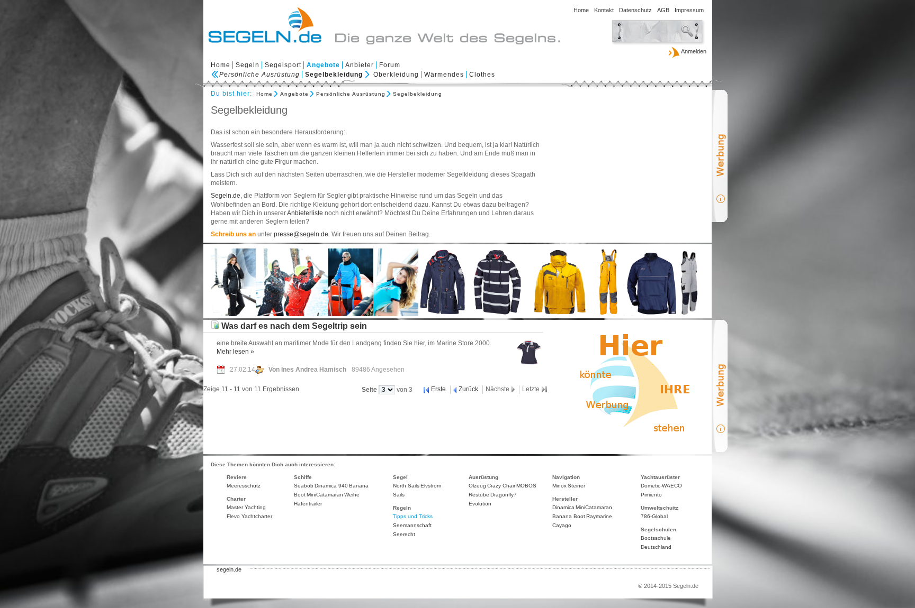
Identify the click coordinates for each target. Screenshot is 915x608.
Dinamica (563, 507)
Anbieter (359, 65)
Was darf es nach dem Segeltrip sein (293, 325)
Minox (559, 486)
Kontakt (604, 10)
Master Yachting (246, 507)
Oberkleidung (396, 74)
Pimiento (651, 495)
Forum (389, 65)
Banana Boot (568, 516)
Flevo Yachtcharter (249, 516)
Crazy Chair (501, 486)
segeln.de (229, 569)
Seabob (303, 486)
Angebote (323, 65)
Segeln (247, 65)
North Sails (406, 486)
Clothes (482, 74)
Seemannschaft (412, 525)
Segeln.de (225, 195)
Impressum (689, 10)
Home (581, 10)
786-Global (654, 516)
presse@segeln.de (301, 234)
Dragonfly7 (503, 495)
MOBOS (526, 486)
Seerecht (404, 534)
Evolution (480, 503)
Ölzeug (477, 486)
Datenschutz (635, 10)
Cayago (561, 525)
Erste (438, 389)
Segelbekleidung (334, 74)
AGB (663, 10)
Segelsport (283, 65)
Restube (479, 495)
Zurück (468, 389)
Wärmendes (444, 74)
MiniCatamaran (325, 495)
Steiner (576, 486)
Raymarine (599, 516)
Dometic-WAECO (661, 486)
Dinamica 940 (331, 486)
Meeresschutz (244, 486)
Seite (370, 389)
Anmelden (692, 51)
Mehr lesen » (235, 351)
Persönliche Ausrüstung (259, 74)
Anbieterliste (305, 213)
